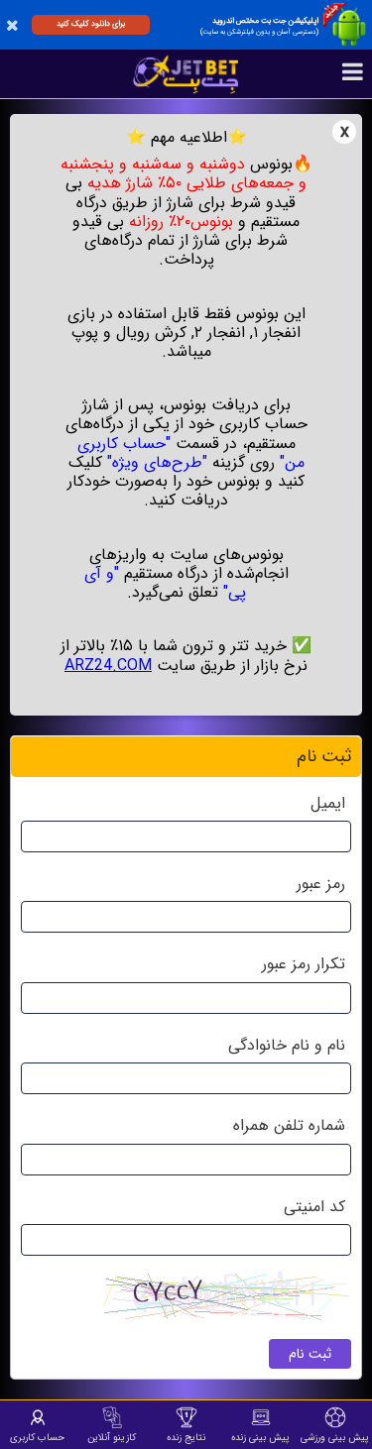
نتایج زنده (186, 1437)
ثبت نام (310, 1354)
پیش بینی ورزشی (335, 1437)
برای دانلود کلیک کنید (91, 24)
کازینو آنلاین (111, 1437)
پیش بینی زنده (260, 1437)
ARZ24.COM (108, 665)
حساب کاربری (37, 1437)
